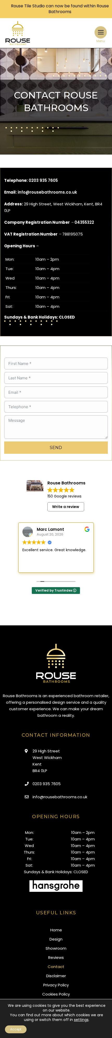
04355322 (84, 222)
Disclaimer (56, 976)
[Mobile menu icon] (101, 32)
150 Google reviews (64, 496)
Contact (56, 966)
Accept (15, 1029)
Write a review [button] (65, 506)
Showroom (56, 948)
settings (81, 1019)
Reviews (56, 957)
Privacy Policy (56, 985)
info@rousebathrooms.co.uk (47, 192)
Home (56, 930)
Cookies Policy (56, 994)
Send (56, 447)
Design (56, 939)
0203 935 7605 (43, 180)
